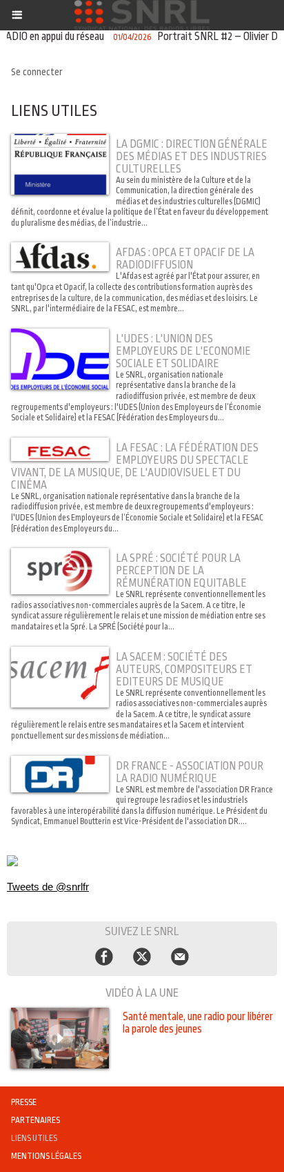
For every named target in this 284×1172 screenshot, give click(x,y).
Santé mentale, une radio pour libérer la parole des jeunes (198, 1022)
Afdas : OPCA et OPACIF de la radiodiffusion (185, 258)
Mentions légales (46, 1156)
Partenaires (35, 1120)
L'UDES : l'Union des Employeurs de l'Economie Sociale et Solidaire (183, 351)
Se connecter (37, 71)
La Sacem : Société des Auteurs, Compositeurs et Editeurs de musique (184, 669)
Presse (24, 1102)
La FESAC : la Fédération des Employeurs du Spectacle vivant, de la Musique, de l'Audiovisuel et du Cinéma (134, 466)
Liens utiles (34, 1138)
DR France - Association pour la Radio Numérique (189, 772)
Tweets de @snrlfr (48, 886)
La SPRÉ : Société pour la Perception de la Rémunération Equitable (181, 570)
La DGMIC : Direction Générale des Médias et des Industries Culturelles (191, 156)
